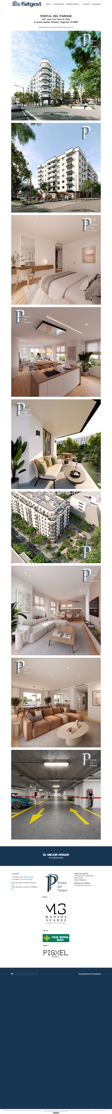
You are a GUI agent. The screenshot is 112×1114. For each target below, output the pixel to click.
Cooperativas (58, 4)
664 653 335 (28, 877)
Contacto (86, 4)
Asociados (96, 4)
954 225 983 (27, 879)
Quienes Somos (72, 4)
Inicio (49, 4)
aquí (72, 27)
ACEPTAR (56, 1112)
